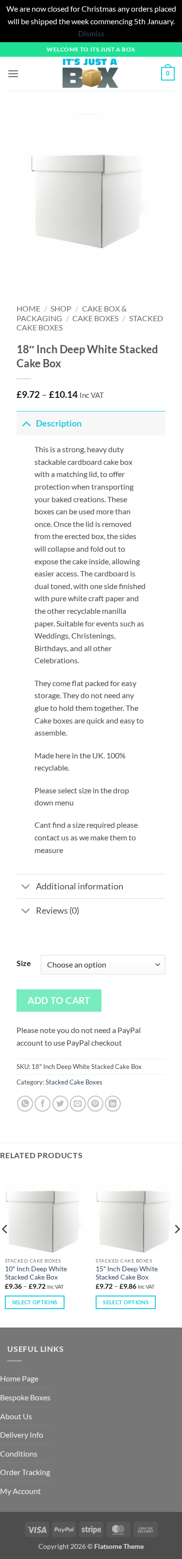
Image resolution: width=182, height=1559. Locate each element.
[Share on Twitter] (60, 1104)
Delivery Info (21, 1434)
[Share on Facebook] (42, 1104)
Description (59, 423)
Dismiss (91, 33)
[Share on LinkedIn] (113, 1104)
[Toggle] (26, 423)
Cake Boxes (95, 318)
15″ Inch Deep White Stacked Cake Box (127, 1273)
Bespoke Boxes (25, 1397)
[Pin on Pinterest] (95, 1104)
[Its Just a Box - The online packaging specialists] (90, 74)
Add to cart (59, 1000)
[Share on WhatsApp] (25, 1104)
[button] (13, 73)
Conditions (18, 1453)
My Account (20, 1490)
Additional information (79, 886)
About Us (16, 1416)
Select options (35, 1302)
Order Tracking (25, 1472)
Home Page (19, 1378)
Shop (60, 308)
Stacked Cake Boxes (74, 1082)
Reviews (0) (57, 910)
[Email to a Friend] (78, 1104)
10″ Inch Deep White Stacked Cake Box (36, 1273)
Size (24, 963)
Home (28, 308)
